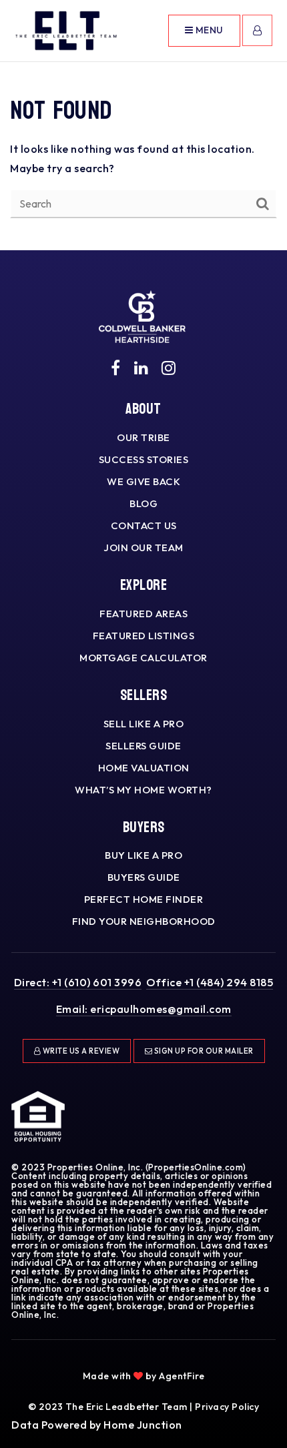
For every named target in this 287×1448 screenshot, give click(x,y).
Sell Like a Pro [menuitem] (143, 723)
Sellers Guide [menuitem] (143, 745)
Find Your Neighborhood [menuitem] (144, 921)
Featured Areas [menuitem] (143, 613)
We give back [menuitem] (143, 481)
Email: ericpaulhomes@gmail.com (144, 1009)
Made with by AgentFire (144, 1376)
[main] (143, 125)
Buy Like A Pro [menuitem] (143, 855)
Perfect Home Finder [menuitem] (144, 899)
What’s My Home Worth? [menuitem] (143, 789)
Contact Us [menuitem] (144, 525)
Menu (208, 30)
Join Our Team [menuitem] (143, 547)
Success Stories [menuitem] (144, 459)
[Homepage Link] (66, 29)
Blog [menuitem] (143, 503)
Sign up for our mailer (203, 1051)
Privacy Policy (227, 1407)
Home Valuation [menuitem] (144, 767)
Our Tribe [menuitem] (143, 437)
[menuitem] (135, 1357)
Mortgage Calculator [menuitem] (143, 657)
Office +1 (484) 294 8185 (209, 982)
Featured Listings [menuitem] (144, 635)
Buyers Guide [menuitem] (143, 877)
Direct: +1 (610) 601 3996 (78, 982)
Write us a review (80, 1051)
